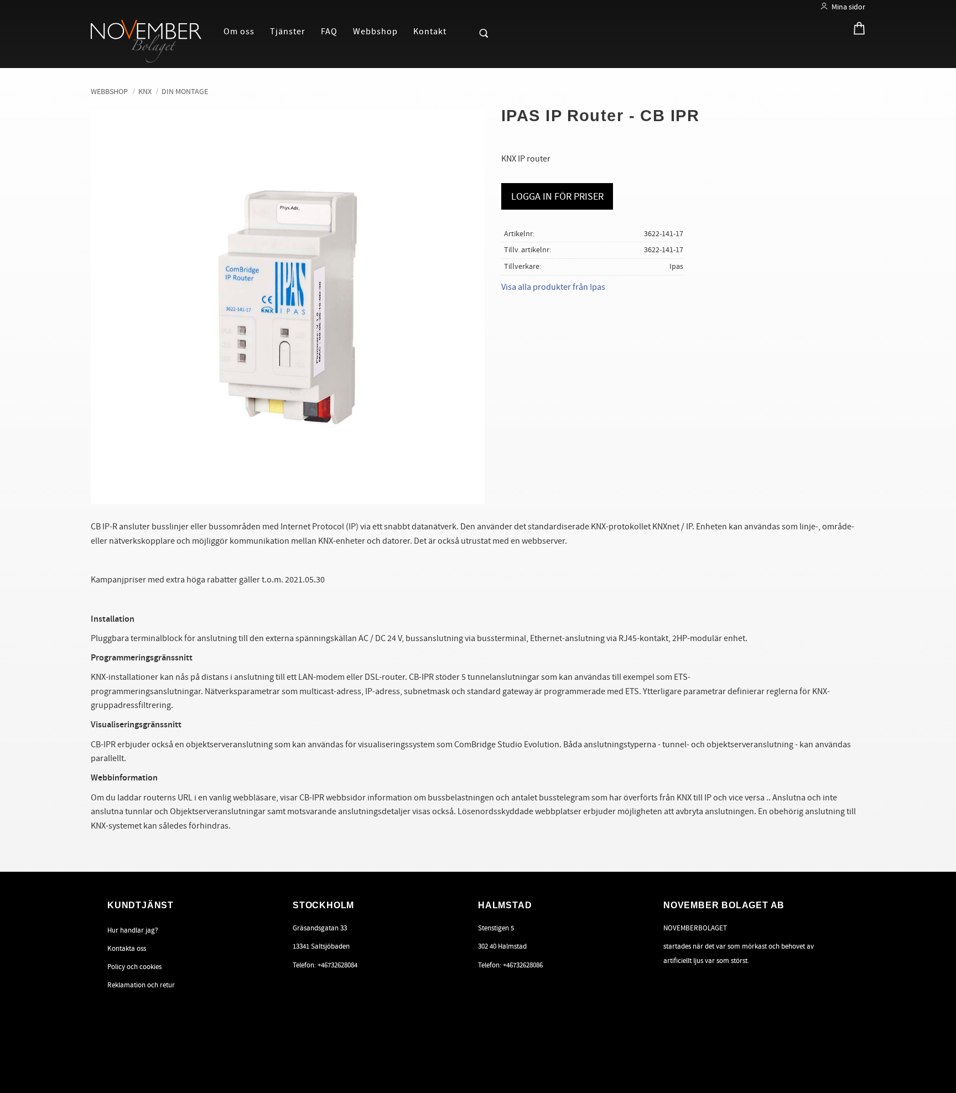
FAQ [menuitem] (329, 31)
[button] (465, 31)
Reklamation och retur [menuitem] (141, 985)
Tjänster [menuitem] (287, 31)
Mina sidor (848, 7)
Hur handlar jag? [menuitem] (132, 930)
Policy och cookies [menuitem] (134, 966)
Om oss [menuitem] (239, 31)
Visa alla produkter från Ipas (553, 287)
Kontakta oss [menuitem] (126, 948)
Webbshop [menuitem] (375, 31)
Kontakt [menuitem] (429, 31)
